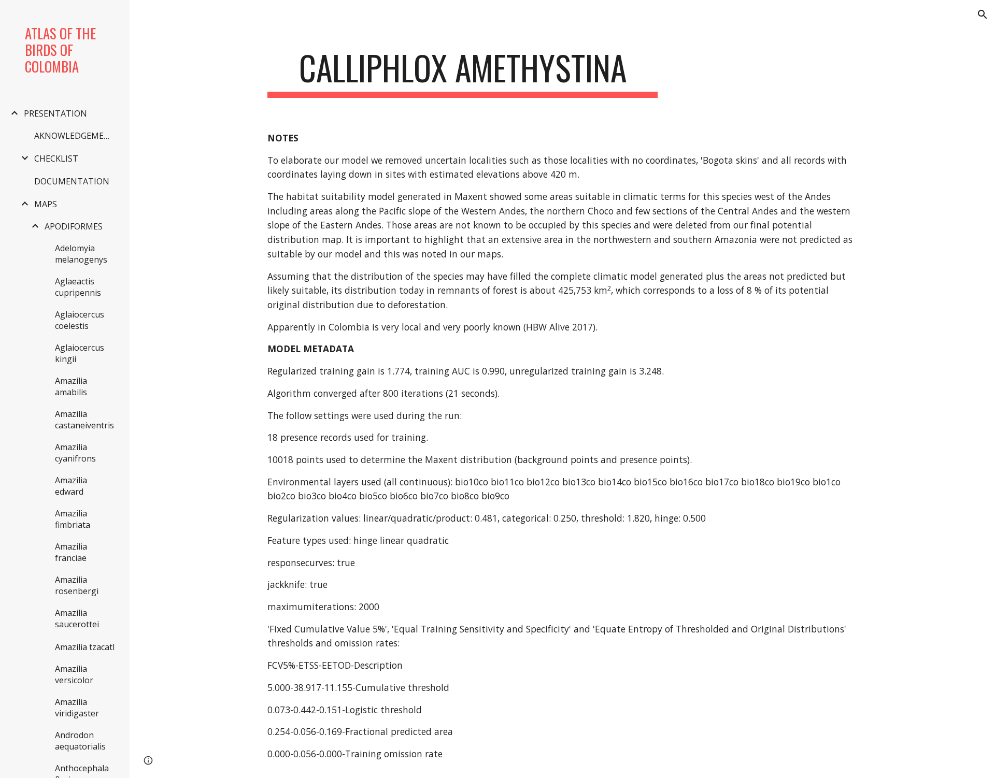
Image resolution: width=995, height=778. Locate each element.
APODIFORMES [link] (74, 226)
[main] (462, 73)
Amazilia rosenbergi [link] (76, 585)
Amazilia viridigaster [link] (77, 707)
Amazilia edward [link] (71, 485)
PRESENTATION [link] (55, 113)
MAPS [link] (45, 204)
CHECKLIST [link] (56, 158)
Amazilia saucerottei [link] (77, 618)
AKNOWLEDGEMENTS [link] (76, 135)
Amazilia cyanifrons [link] (75, 452)
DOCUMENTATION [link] (71, 181)
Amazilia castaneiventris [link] (84, 419)
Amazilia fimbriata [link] (72, 519)
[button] (982, 14)
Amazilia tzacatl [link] (85, 647)
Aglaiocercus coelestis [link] (79, 320)
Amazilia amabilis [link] (71, 386)
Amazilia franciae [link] (71, 552)
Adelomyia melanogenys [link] (81, 253)
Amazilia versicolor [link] (74, 674)
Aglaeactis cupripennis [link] (78, 287)
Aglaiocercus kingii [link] (79, 353)
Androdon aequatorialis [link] (80, 740)
